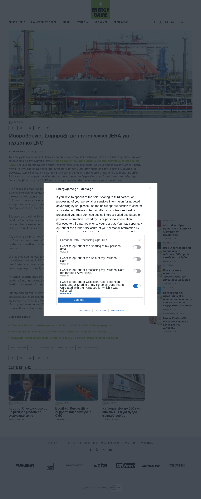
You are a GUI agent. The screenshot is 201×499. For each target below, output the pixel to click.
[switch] (137, 247)
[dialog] (100, 249)
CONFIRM (79, 300)
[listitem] (100, 240)
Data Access (100, 310)
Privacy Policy (117, 310)
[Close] (151, 189)
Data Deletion (84, 310)
